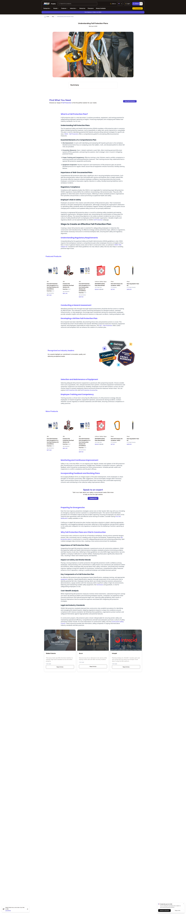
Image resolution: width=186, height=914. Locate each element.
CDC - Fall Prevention (105, 325)
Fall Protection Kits (72, 390)
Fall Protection (66, 103)
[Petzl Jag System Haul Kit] (133, 270)
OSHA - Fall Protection (71, 134)
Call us (114, 3)
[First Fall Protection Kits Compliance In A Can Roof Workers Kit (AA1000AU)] (53, 270)
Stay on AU (177, 910)
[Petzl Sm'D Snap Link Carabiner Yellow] (117, 270)
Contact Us (93, 498)
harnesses (100, 585)
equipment (64, 579)
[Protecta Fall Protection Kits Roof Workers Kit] (69, 270)
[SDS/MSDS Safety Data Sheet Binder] (101, 270)
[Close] (183, 904)
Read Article (60, 667)
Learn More (8, 910)
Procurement (138, 8)
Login (128, 3)
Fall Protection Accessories (89, 390)
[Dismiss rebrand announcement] (27, 909)
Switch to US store (164, 910)
